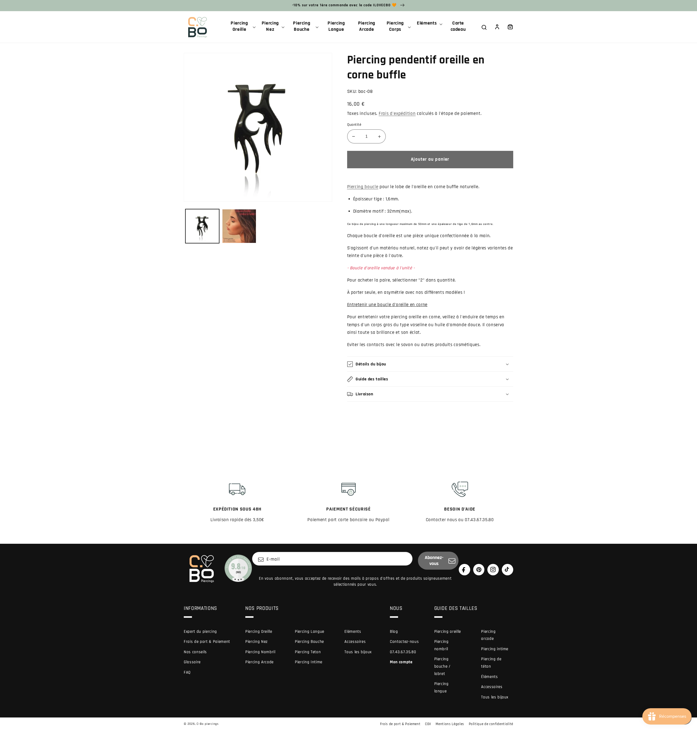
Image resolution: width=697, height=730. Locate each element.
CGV (428, 724)
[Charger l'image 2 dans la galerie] (239, 226)
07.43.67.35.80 (403, 652)
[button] (241, 27)
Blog (394, 631)
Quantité (354, 124)
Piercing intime (494, 649)
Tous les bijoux (358, 652)
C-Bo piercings (208, 724)
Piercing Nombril (260, 652)
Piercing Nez (256, 641)
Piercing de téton (491, 662)
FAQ (187, 672)
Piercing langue (441, 687)
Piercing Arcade (259, 662)
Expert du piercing (200, 631)
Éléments (489, 676)
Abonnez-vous (434, 561)
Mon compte (401, 662)
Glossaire (192, 662)
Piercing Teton (308, 652)
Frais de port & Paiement (207, 641)
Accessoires (355, 641)
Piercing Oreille (258, 631)
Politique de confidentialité (491, 724)
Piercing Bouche (309, 641)
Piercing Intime (308, 662)
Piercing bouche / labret (442, 666)
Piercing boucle (362, 187)
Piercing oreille (447, 631)
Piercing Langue (309, 631)
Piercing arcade (488, 635)
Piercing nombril (441, 645)
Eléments (352, 631)
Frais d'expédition (397, 114)
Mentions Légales (450, 724)
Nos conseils (195, 652)
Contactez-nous (404, 641)
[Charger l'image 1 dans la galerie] (202, 226)
